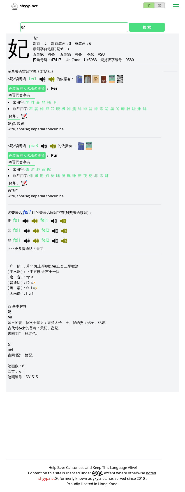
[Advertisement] (92, 425)
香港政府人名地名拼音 (27, 88)
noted (151, 473)
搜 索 (147, 27)
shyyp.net (46, 478)
